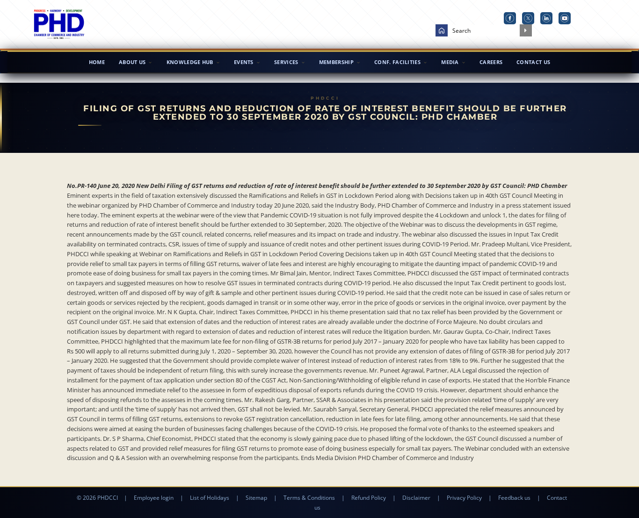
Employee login (154, 498)
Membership (336, 61)
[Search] (526, 30)
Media (450, 61)
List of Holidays (209, 498)
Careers (490, 61)
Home (97, 61)
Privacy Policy (464, 498)
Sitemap (256, 498)
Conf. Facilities (397, 61)
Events (244, 61)
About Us (132, 61)
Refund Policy (368, 498)
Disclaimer (416, 498)
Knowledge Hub (190, 61)
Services (286, 61)
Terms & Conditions (309, 498)
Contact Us (533, 61)
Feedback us (514, 498)
